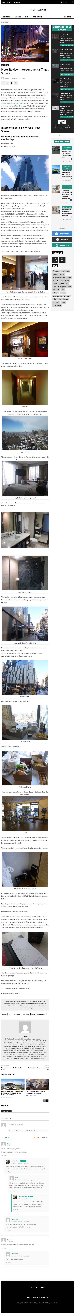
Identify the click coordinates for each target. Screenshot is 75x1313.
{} (32, 1130)
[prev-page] (44, 1100)
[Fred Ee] (3, 78)
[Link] (29, 1131)
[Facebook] (70, 2)
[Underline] (14, 1131)
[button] (63, 2)
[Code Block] (27, 1131)
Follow (62, 257)
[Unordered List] (22, 1131)
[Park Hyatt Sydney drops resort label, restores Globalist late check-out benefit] (13, 1084)
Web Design (48, 1303)
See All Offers (62, 122)
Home (2, 22)
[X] (7, 83)
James (19, 1163)
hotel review (26, 1014)
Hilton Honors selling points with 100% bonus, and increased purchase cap (67, 194)
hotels (33, 1014)
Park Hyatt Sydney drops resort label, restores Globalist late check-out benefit (12, 1093)
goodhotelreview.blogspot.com (12, 103)
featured (4, 1014)
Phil (26, 1199)
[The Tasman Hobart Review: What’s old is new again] (37, 1084)
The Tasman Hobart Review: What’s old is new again (35, 1092)
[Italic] (11, 1131)
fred (10, 1014)
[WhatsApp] (16, 83)
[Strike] (17, 1131)
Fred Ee (7, 78)
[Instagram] (73, 2)
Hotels (6, 22)
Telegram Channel (12, 1005)
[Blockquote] (24, 1131)
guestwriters (17, 1014)
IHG (7, 65)
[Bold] (9, 1131)
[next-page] (47, 1100)
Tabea (19, 1256)
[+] (35, 1130)
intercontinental (41, 1014)
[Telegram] (11, 83)
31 (71, 200)
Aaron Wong (15, 1161)
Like (55, 257)
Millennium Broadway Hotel (35, 225)
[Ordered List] (19, 1131)
